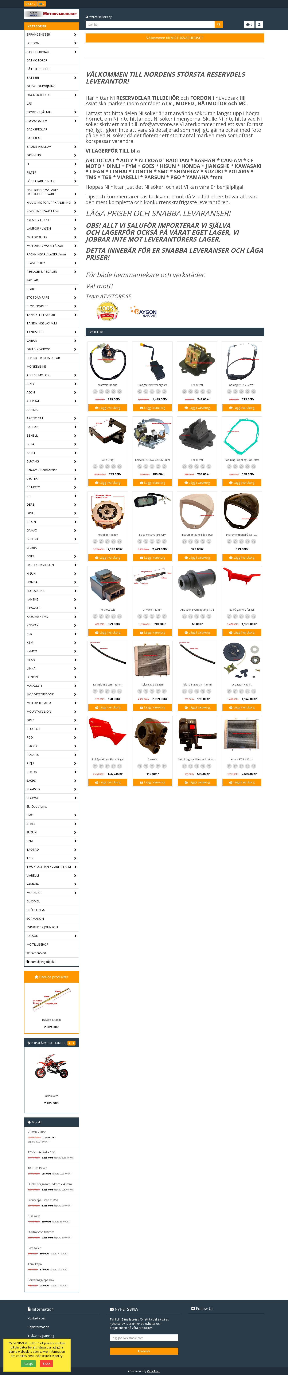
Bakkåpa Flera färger (241, 609)
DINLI (31, 513)
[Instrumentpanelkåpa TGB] (197, 511)
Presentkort (38, 953)
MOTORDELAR (37, 237)
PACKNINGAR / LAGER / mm (46, 254)
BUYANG (33, 461)
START (31, 289)
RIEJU (30, 763)
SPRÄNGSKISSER (38, 34)
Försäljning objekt (42, 962)
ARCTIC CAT (35, 418)
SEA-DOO (33, 789)
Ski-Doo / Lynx (37, 806)
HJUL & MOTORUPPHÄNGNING (49, 203)
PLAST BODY (36, 263)
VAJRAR (32, 341)
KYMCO (32, 651)
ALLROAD (33, 401)
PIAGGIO (33, 746)
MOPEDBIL (34, 893)
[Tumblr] (261, 4)
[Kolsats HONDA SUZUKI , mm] (152, 436)
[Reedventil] (197, 361)
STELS (31, 824)
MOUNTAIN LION (39, 711)
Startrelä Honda (107, 385)
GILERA (32, 548)
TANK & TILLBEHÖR (41, 315)
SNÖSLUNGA (36, 910)
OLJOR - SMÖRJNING (41, 86)
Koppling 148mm (108, 535)
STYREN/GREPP (37, 306)
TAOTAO (33, 850)
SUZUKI (32, 832)
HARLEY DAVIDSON (40, 565)
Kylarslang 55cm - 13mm (197, 684)
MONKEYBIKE (36, 366)
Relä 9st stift (108, 609)
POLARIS (33, 755)
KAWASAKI (34, 608)
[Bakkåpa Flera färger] (241, 586)
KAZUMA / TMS (37, 617)
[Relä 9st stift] (107, 586)
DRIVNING (34, 155)
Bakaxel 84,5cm (51, 1020)
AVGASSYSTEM (37, 121)
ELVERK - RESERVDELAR (43, 358)
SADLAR (32, 280)
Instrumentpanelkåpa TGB (197, 535)
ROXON (32, 772)
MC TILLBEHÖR (37, 944)
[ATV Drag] (107, 436)
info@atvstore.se (158, 124)
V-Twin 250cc (37, 1132)
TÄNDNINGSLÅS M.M (42, 323)
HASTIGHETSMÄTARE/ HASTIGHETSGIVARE (42, 192)
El (28, 164)
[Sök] (219, 24)
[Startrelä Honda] (107, 361)
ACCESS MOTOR (38, 375)
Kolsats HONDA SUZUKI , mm (152, 460)
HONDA (32, 582)
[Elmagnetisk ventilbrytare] (152, 361)
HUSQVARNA (35, 591)
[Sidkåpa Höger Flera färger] (107, 736)
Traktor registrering (41, 1336)
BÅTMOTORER (37, 60)
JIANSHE (32, 599)
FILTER (31, 172)
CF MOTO (33, 487)
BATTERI (33, 78)
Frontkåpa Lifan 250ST (43, 1200)
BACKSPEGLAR (37, 129)
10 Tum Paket (37, 1168)
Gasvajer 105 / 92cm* (242, 385)
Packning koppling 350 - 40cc (242, 460)
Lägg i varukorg (109, 408)
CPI (29, 496)
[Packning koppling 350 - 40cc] (241, 436)
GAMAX (32, 530)
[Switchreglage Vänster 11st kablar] (197, 736)
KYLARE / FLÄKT (38, 220)
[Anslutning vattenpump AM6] (197, 586)
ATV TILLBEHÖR (38, 52)
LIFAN (31, 660)
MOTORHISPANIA (39, 703)
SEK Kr (29, 4)
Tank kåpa (35, 1264)
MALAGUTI (34, 686)
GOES (30, 556)
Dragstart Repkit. (242, 684)
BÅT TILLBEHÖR (38, 69)
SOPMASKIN (35, 919)
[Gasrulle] (152, 736)
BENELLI (33, 435)
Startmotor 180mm (41, 1232)
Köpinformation (38, 1327)
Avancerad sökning (100, 17)
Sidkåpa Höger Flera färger (108, 759)
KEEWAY (32, 625)
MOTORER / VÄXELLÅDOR (45, 246)
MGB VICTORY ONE (40, 694)
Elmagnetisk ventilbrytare (152, 385)
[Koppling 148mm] (107, 511)
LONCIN (32, 677)
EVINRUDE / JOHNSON (42, 927)
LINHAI (31, 668)
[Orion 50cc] (51, 1072)
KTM (30, 642)
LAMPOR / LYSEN (39, 228)
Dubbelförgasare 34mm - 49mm (50, 1184)
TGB (30, 858)
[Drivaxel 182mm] (152, 586)
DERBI (31, 504)
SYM (30, 841)
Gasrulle (152, 759)
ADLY (30, 384)
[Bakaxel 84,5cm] (51, 999)
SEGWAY (32, 798)
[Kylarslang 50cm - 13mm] (107, 661)
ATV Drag (107, 460)
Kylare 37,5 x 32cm (152, 684)
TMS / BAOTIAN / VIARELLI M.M (49, 867)
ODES (31, 720)
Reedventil (197, 385)
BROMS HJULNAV (39, 147)
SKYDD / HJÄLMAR (39, 112)
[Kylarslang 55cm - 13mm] (197, 661)
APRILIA (32, 410)
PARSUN (32, 936)
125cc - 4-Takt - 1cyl (41, 1152)
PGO (30, 737)
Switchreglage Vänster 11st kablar (197, 759)
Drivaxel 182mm (152, 609)
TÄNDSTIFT (35, 332)
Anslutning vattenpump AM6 (197, 609)
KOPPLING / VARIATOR (43, 211)
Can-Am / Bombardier (42, 470)
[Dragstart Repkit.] (241, 661)
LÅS (29, 103)
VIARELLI (33, 875)
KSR (29, 634)
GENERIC (33, 539)
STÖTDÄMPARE (38, 297)
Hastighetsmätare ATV (152, 535)
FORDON (33, 43)
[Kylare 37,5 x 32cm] (152, 661)
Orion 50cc (51, 1096)
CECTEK (32, 479)
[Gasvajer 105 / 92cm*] (241, 361)
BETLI (31, 453)
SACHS (31, 780)
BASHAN (33, 427)
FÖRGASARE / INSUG (41, 181)
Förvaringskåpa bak (41, 1280)
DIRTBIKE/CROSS (39, 349)
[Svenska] (41, 4)
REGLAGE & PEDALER (42, 272)
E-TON (31, 522)
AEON (31, 392)
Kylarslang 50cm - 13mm (107, 684)
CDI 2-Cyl (34, 1216)
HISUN (31, 573)
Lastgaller (34, 1248)
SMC (30, 815)
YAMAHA (33, 884)
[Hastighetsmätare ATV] (152, 511)
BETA (30, 444)
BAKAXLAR (34, 138)
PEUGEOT (33, 729)
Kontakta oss (37, 1318)
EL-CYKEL (33, 901)
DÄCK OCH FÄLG (38, 95)
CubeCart (153, 1371)
